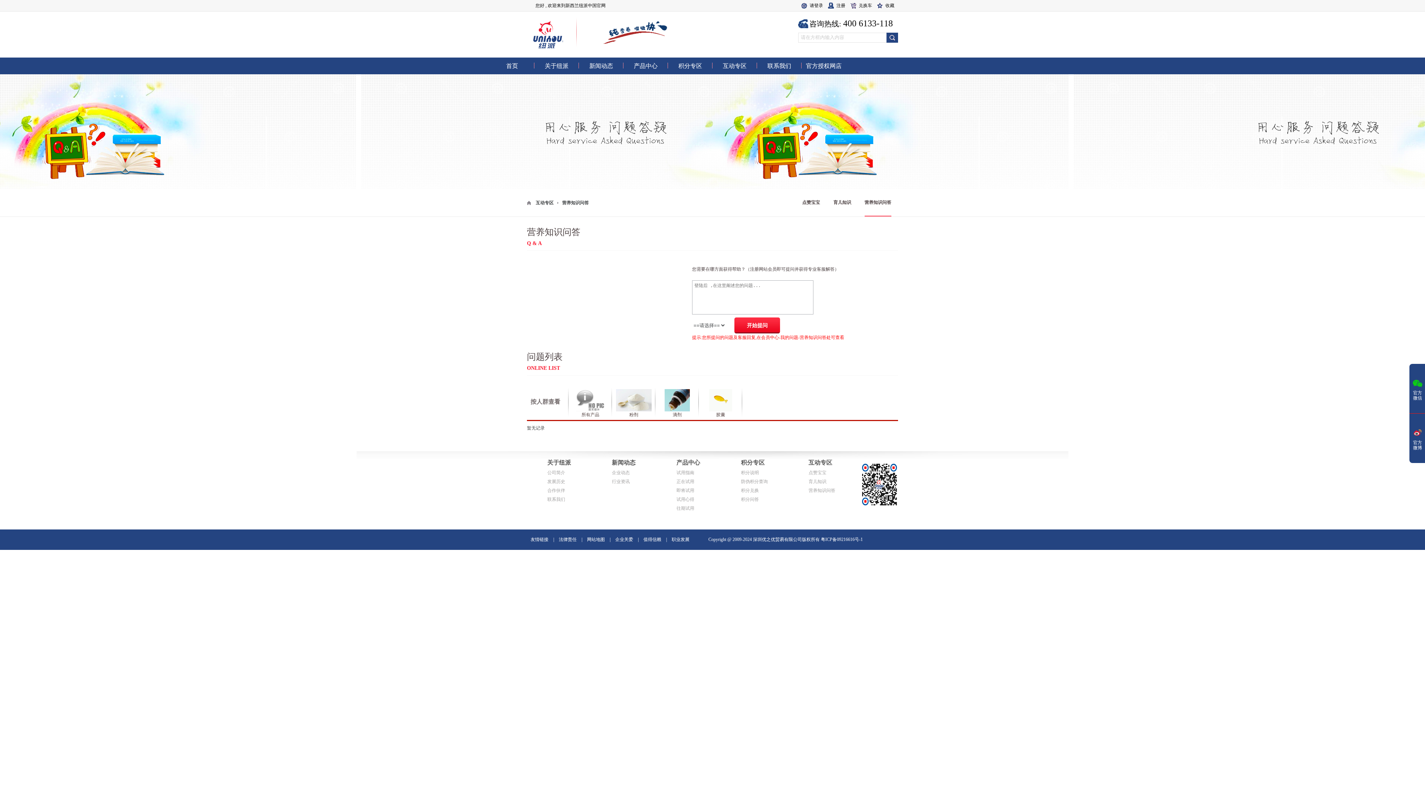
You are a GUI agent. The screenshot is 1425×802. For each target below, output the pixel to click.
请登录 (816, 5)
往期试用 (685, 508)
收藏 (889, 5)
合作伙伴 (556, 490)
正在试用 (685, 481)
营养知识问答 (878, 202)
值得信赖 (652, 539)
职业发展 (680, 539)
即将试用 (685, 490)
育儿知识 (842, 202)
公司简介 (556, 472)
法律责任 (568, 539)
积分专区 (753, 462)
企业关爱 (624, 539)
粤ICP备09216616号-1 (842, 539)
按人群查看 (545, 401)
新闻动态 (624, 462)
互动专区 (545, 202)
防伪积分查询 (754, 481)
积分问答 (750, 499)
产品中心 (688, 462)
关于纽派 (559, 462)
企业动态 (621, 472)
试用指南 (685, 472)
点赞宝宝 (811, 202)
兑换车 (865, 5)
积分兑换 (750, 490)
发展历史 (556, 481)
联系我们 (556, 499)
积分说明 (750, 472)
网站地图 (596, 539)
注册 (840, 5)
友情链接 (539, 539)
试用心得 (685, 499)
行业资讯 (621, 481)
